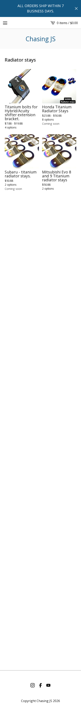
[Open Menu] (5, 23)
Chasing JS (41, 39)
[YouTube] (48, 685)
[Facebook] (40, 685)
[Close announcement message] (76, 8)
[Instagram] (33, 685)
